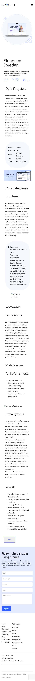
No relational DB (17, 643)
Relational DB (16, 640)
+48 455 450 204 (7, 656)
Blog (3, 637)
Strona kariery (6, 642)
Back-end (15, 630)
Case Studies (6, 639)
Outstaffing (5, 634)
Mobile (14, 633)
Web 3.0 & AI (6, 632)
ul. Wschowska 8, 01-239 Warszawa (13, 661)
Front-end (15, 627)
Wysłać (6, 609)
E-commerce (16, 637)
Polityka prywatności (6, 677)
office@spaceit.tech (8, 658)
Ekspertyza (5, 629)
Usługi (3, 626)
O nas (3, 624)
